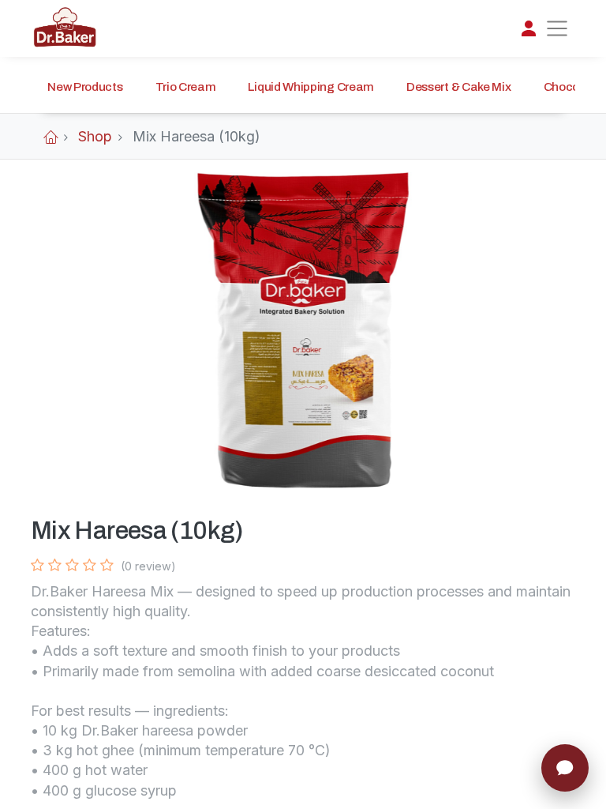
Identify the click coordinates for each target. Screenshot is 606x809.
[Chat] (565, 768)
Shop (95, 136)
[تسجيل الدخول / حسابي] (528, 28)
